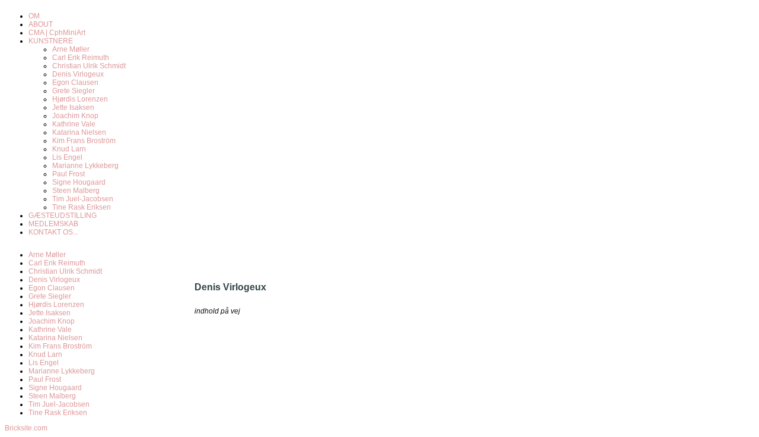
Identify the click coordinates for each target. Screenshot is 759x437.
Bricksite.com (26, 428)
